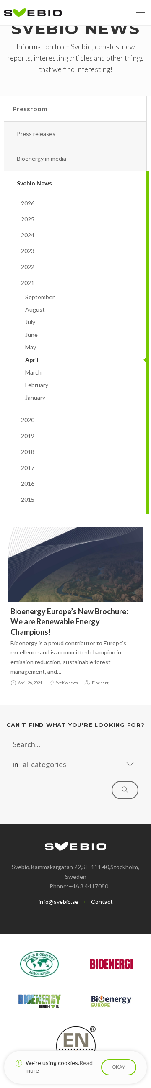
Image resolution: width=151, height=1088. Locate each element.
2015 (27, 499)
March (33, 372)
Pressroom (30, 109)
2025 (27, 219)
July (30, 322)
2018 (27, 451)
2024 (27, 235)
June (31, 334)
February (36, 384)
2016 (27, 483)
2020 (27, 419)
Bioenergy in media (41, 158)
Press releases (36, 133)
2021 (27, 282)
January (35, 397)
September (40, 296)
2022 (27, 266)
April (32, 359)
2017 (27, 467)
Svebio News (34, 183)
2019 (27, 435)
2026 (27, 203)
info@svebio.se (58, 901)
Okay (118, 1067)
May (30, 347)
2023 (27, 250)
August (35, 309)
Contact (102, 901)
